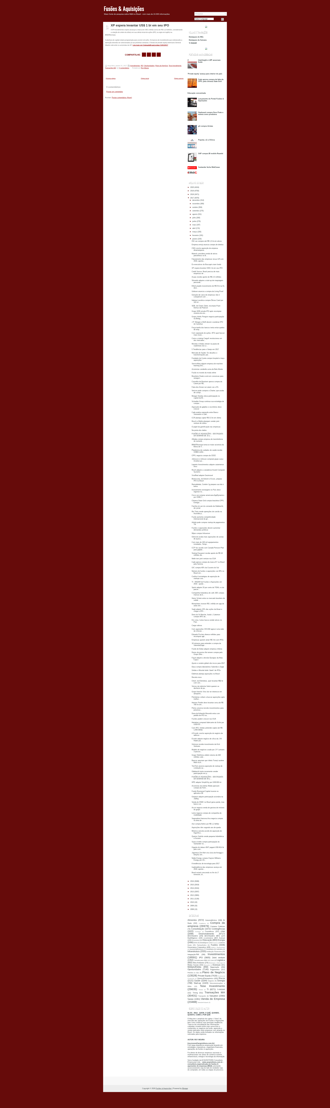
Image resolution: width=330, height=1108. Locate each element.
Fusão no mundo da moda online (204, 373)
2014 (192, 888)
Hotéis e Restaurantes (218, 947)
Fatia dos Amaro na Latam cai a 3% (205, 387)
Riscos (222, 978)
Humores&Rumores (197, 949)
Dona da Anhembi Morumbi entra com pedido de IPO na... (206, 714)
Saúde (197, 981)
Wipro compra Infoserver (201, 533)
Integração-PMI (193, 954)
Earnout (222, 938)
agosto (194, 214)
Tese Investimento (175, 66)
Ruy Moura (145, 68)
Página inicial (145, 78)
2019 (192, 191)
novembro (196, 204)
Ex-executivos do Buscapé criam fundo (206, 264)
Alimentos (192, 920)
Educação (207, 940)
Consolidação (197, 929)
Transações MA (110, 68)
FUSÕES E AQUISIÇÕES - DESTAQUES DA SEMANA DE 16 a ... (207, 435)
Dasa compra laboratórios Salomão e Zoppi (208, 667)
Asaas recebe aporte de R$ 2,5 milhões (206, 277)
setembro (195, 211)
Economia (195, 940)
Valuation (213, 996)
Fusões (214, 945)
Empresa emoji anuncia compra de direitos (208, 245)
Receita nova (196, 677)
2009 (192, 906)
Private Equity (204, 976)
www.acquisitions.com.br (212, 1062)
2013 (192, 892)
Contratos (198, 931)
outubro (195, 207)
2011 (192, 899)
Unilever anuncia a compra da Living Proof (207, 291)
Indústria (220, 949)
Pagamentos (215, 970)
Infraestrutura (194, 951)
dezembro (196, 200)
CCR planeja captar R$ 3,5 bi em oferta (206, 418)
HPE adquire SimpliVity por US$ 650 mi (206, 782)
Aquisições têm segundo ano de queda (206, 827)
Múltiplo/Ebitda (194, 967)
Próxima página (111, 78)
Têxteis (201, 989)
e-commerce (208, 938)
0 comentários (124, 68)
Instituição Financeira (214, 951)
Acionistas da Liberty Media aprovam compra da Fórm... (205, 787)
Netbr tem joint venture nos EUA (204, 559)
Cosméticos (209, 931)
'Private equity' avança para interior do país (205, 74)
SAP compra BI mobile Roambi (210, 153)
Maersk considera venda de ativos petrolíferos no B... (204, 255)
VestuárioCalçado (203, 1002)
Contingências (218, 929)
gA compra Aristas (205, 126)
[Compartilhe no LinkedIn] (159, 55)
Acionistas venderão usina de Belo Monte (207, 369)
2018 (192, 194)
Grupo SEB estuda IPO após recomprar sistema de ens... (206, 312)
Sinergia (221, 981)
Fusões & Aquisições (124, 8)
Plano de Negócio (161, 66)
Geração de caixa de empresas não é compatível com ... (206, 296)
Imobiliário (210, 949)
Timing (195, 993)
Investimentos (135, 66)
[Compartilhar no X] (149, 55)
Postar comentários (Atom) (122, 98)
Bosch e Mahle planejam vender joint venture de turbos (205, 422)
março (194, 232)
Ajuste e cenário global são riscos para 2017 (208, 663)
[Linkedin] (225, 19)
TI (208, 989)
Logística (221, 960)
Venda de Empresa (213, 998)
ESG (195, 942)
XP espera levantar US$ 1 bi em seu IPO (140, 25)
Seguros (211, 981)
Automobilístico (211, 920)
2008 (192, 909)
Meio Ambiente (198, 963)
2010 (192, 902)
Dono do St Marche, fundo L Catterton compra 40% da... (206, 616)
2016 (192, 881)
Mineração (207, 965)
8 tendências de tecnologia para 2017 (206, 863)
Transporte (202, 996)
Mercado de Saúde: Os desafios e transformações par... (204, 354)
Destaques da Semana (198, 40)
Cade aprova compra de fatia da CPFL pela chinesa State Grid (210, 80)
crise (223, 931)
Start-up (197, 983)
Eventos (214, 942)
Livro (212, 960)
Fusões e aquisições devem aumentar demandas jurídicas (206, 529)
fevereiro (195, 235)
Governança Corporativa (197, 947)
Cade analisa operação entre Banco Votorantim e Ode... (205, 413)
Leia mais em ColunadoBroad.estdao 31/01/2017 (150, 45)
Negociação (214, 967)
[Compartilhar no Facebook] (222, 19)
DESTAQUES (193, 936)
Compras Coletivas (217, 926)
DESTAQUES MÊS (212, 936)
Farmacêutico (202, 945)
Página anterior (179, 78)
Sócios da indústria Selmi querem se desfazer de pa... (205, 687)
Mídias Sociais (193, 965)
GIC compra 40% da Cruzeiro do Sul (205, 568)
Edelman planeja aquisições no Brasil (206, 674)
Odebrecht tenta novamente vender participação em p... (205, 772)
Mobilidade (217, 965)
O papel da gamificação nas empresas (206, 427)
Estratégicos (204, 942)
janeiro (194, 239)
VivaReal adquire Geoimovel (202, 475)
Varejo (190, 999)
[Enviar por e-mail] (144, 55)
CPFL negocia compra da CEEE (204, 455)
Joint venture (218, 957)
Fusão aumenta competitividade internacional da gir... (204, 518)
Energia (221, 940)
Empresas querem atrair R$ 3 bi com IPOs (208, 640)
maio (194, 225)
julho (194, 218)
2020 (192, 187)
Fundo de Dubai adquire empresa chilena (207, 649)
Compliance (202, 923)
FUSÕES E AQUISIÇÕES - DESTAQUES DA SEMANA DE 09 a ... (207, 778)
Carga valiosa (197, 625)
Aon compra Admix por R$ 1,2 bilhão (205, 824)
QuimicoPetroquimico (205, 978)
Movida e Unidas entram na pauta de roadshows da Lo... (205, 345)
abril (193, 228)
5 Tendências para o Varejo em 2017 (205, 349)
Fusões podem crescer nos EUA (204, 719)
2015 (192, 885)
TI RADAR (193, 43)
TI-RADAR (221, 990)
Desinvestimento (206, 934)
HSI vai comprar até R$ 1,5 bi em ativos (207, 241)
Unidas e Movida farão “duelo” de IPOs (206, 670)
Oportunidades (149, 66)
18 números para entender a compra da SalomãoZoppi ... (206, 644)
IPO (142, 66)
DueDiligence (192, 938)
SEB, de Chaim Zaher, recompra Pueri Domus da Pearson (206, 307)
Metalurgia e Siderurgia (216, 963)
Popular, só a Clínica (206, 140)
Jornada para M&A (200, 960)
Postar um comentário (114, 92)
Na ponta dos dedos (199, 430)
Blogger (185, 1088)
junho (194, 221)
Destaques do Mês (196, 37)
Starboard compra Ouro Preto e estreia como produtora (210, 113)
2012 (192, 895)
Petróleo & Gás (193, 972)
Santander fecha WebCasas (209, 167)
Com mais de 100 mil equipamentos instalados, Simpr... (205, 543)
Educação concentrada (197, 93)
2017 (192, 198)
